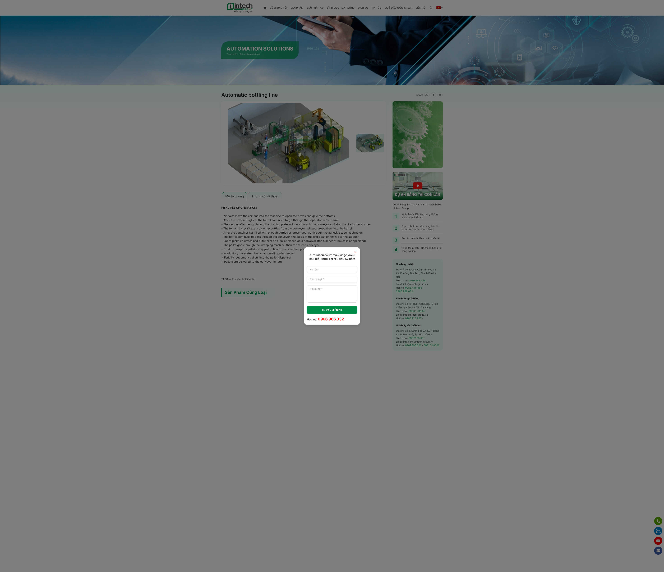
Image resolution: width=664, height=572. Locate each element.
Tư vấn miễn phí (332, 309)
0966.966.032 (331, 319)
